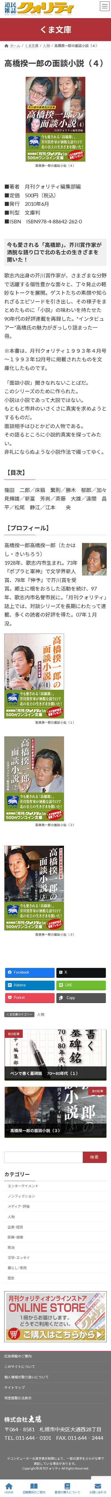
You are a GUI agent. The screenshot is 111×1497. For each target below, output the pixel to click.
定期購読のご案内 (33, 1492)
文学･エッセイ (19, 1258)
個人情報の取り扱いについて (26, 1377)
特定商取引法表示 (18, 1398)
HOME (9, 1492)
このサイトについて (19, 1367)
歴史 (11, 1278)
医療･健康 (15, 1237)
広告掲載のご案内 (18, 1356)
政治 (11, 1247)
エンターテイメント (23, 1186)
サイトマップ (14, 1387)
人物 (40, 1014)
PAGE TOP (102, 1470)
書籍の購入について (67, 1492)
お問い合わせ (97, 1492)
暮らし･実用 (17, 1268)
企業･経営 (15, 1227)
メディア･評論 (19, 1207)
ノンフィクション (21, 1196)
